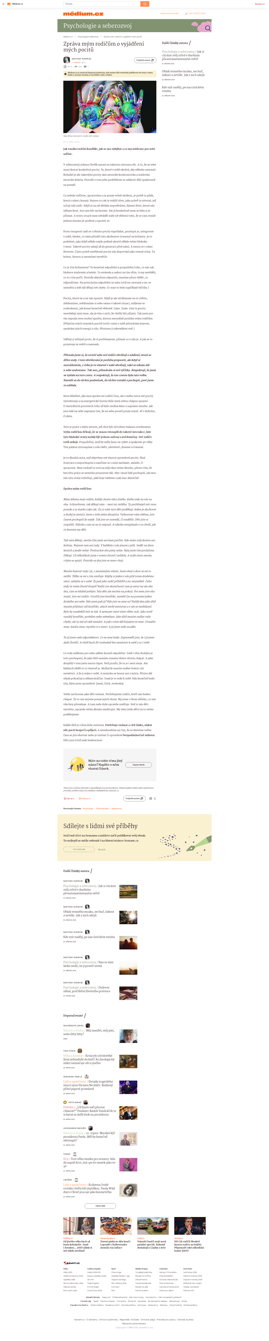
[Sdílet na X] (155, 798)
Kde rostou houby (136, 1297)
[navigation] (3, 4)
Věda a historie (73, 1056)
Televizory (164, 1305)
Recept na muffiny (143, 1276)
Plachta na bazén (107, 1301)
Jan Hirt (90, 1280)
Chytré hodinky (175, 1305)
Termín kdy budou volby (73, 1283)
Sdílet (79, 67)
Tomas (66, 1154)
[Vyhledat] (144, 4)
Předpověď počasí (120, 1297)
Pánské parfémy (190, 1305)
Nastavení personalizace (134, 1323)
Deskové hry (153, 1305)
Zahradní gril (174, 1301)
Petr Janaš (75, 1102)
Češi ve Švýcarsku (166, 1283)
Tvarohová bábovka (143, 1283)
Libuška (67, 1180)
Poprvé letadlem (166, 1276)
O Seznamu (92, 1319)
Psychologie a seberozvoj (178, 52)
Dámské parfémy (128, 1305)
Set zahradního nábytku (157, 1301)
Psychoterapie (102, 808)
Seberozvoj (116, 808)
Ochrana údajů (148, 1319)
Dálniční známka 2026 (192, 1276)
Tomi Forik (69, 1051)
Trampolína (121, 1301)
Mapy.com (106, 1297)
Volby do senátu (69, 1287)
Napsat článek (139, 765)
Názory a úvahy (73, 1030)
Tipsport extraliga (118, 1280)
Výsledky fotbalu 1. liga (120, 1276)
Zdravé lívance (141, 1280)
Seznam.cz (260, 4)
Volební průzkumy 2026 (73, 1276)
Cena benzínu (151, 1297)
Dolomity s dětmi (166, 1290)
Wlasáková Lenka (73, 1026)
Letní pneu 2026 (190, 1272)
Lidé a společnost (74, 1082)
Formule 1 (115, 1287)
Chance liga (116, 1272)
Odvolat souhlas (185, 1319)
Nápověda (124, 1319)
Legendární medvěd (74, 1128)
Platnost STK (188, 1290)
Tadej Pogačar (93, 1283)
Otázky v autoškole (191, 1287)
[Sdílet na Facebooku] (150, 798)
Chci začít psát (197, 13)
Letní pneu (141, 1305)
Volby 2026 (67, 1272)
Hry (65, 1159)
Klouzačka (142, 1301)
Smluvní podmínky (108, 1319)
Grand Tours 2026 (94, 1290)
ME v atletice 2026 (118, 1283)
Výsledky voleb (69, 1280)
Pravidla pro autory (166, 1319)
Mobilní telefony (97, 1305)
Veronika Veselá (72, 1077)
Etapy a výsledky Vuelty (96, 1276)
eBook (69, 67)
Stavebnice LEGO (112, 1305)
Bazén (96, 1301)
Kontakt (135, 1319)
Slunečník (132, 1301)
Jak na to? (101, 849)
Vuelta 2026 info (94, 1272)
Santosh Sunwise (81, 59)
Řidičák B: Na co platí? (192, 1283)
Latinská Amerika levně (169, 1287)
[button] (109, 107)
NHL (113, 1290)
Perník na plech (141, 1290)
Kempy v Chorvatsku (168, 1272)
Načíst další (100, 1206)
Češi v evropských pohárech (169, 1297)
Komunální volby (70, 1290)
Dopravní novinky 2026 (192, 1280)
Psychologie (88, 808)
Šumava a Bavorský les (168, 1280)
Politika (68, 1107)
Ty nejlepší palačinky (143, 1272)
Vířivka (184, 1301)
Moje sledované (169, 13)
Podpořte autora (143, 60)
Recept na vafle (141, 1287)
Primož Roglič (93, 1287)
